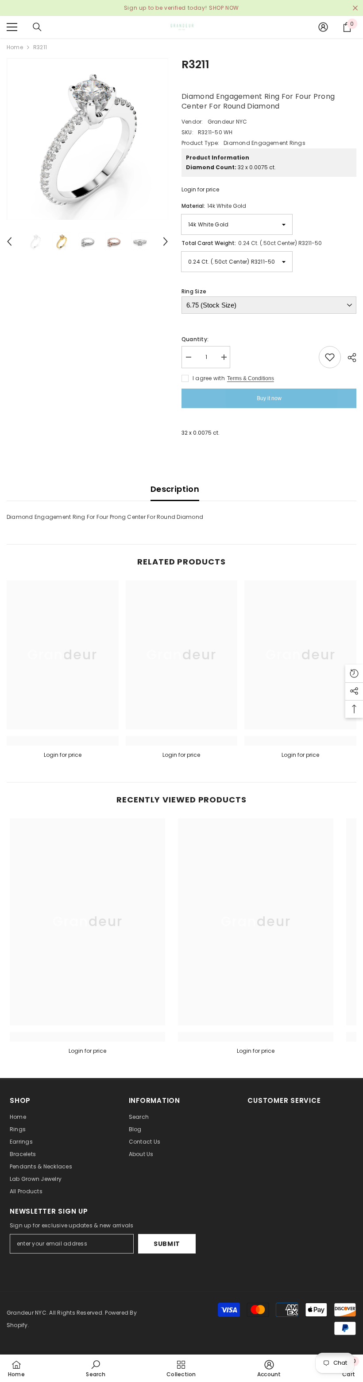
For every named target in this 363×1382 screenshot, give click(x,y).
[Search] (37, 27)
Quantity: (195, 339)
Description (175, 488)
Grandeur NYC (227, 121)
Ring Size (194, 291)
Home (15, 47)
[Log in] (323, 27)
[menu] (12, 27)
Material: (214, 206)
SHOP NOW (224, 8)
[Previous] (9, 241)
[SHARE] (348, 357)
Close (355, 8)
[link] (63, 741)
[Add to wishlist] (330, 357)
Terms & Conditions (250, 378)
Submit (167, 1243)
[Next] (165, 241)
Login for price (200, 189)
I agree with (209, 378)
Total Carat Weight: (252, 243)
